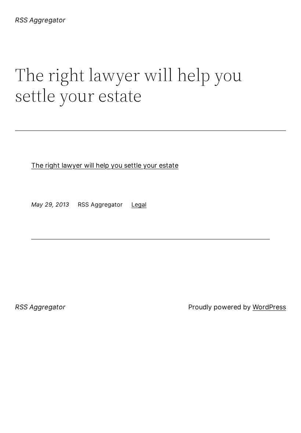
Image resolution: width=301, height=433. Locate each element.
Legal (138, 204)
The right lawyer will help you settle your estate (104, 165)
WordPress (269, 307)
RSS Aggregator (40, 20)
